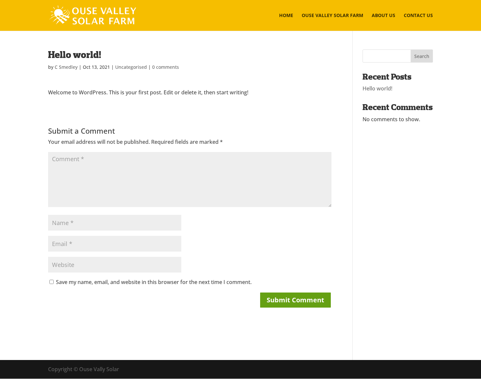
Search (421, 56)
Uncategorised (131, 67)
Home (286, 15)
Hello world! (377, 88)
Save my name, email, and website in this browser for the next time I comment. (154, 282)
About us (383, 15)
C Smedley (66, 67)
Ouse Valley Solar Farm (332, 15)
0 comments (165, 67)
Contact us (418, 15)
